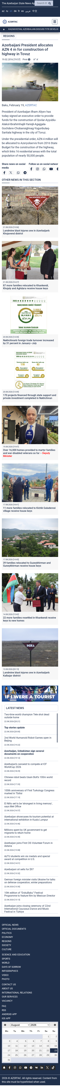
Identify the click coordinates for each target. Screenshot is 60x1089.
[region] (31, 813)
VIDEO (5, 975)
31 (9, 1060)
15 (48, 1046)
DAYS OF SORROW (11, 967)
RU (7, 11)
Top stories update (14, 727)
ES (22, 11)
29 (48, 1055)
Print (25, 59)
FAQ (4, 1006)
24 (9, 1055)
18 (16, 1050)
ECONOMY (7, 937)
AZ (3, 11)
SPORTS (6, 958)
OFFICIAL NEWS (10, 925)
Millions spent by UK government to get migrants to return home (25, 831)
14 (40, 1046)
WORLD (6, 962)
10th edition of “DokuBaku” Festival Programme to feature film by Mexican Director (29, 894)
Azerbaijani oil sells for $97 (19, 869)
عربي (28, 11)
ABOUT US (7, 988)
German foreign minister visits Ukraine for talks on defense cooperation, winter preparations (29, 881)
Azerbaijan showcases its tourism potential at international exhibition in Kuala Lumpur (29, 818)
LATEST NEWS (15, 708)
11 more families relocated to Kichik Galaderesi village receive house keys (29, 509)
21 (40, 1050)
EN (11, 11)
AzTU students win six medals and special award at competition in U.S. (27, 858)
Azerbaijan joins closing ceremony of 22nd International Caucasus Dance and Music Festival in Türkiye (27, 908)
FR (19, 11)
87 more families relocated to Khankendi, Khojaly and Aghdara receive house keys (26, 287)
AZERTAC (31, 105)
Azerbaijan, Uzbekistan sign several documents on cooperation (24, 752)
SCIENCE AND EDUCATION (16, 954)
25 (16, 1055)
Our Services (10, 996)
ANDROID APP (9, 1014)
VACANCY (7, 1000)
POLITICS (7, 933)
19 (25, 1050)
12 (25, 1046)
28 (40, 1055)
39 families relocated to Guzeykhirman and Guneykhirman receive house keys (27, 564)
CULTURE (7, 949)
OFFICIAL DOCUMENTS (14, 929)
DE (15, 11)
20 (33, 1050)
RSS (4, 1010)
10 (9, 1046)
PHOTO (5, 979)
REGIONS (9, 36)
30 (55, 1055)
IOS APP (6, 1018)
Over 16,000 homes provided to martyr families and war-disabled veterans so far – (29, 453)
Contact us (9, 984)
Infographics (10, 971)
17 (9, 1050)
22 (48, 1050)
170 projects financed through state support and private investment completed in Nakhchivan (29, 397)
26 (25, 1055)
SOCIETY (6, 945)
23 (55, 1050)
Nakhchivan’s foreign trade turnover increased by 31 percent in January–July (28, 342)
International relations (17, 992)
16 (55, 1046)
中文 (34, 11)
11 (16, 1046)
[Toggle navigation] (54, 21)
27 (33, 1055)
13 (33, 1046)
